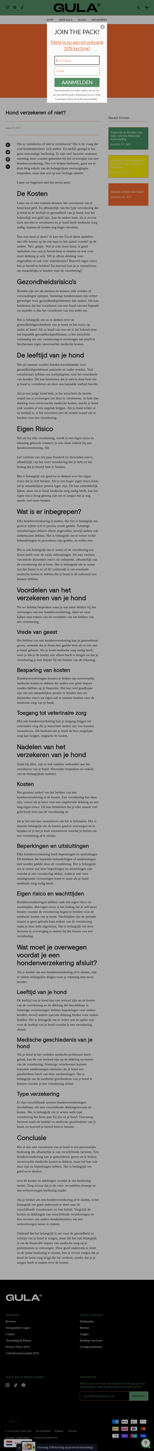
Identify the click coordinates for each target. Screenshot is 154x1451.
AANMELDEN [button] (77, 82)
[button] (102, 27)
